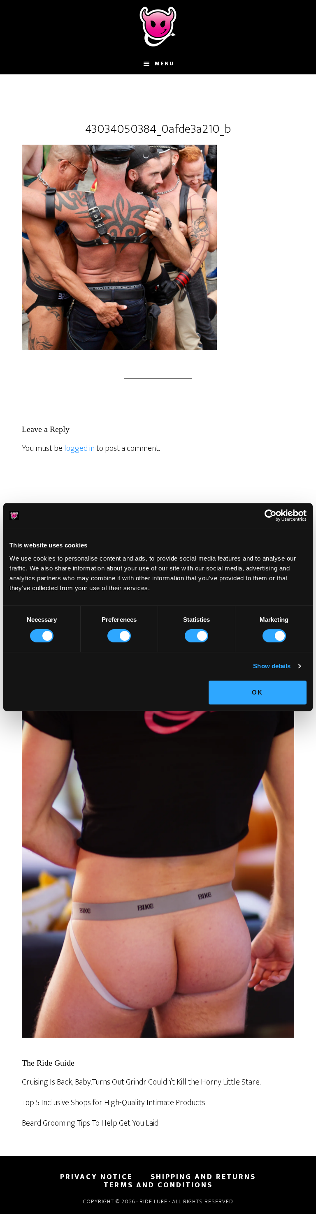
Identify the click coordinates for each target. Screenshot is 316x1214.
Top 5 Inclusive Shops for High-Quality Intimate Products (113, 1103)
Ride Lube (158, 26)
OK (257, 692)
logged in (79, 448)
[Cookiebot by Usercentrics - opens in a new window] (271, 515)
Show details (271, 665)
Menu (164, 63)
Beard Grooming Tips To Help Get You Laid (90, 1123)
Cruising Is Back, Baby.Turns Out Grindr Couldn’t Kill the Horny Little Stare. (141, 1082)
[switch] (119, 635)
